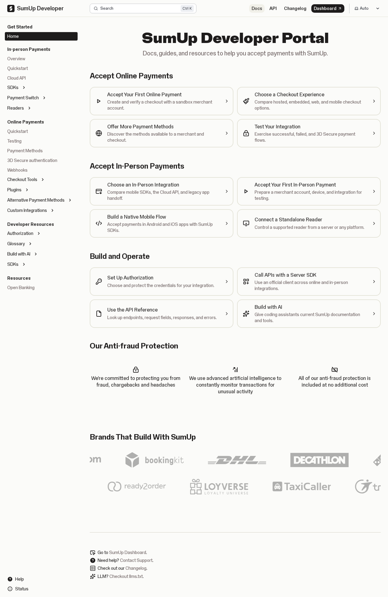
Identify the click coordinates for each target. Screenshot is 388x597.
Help (19, 579)
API (273, 8)
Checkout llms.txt (126, 576)
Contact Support (136, 560)
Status (21, 589)
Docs (257, 8)
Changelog (295, 8)
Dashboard (325, 8)
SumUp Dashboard (127, 552)
